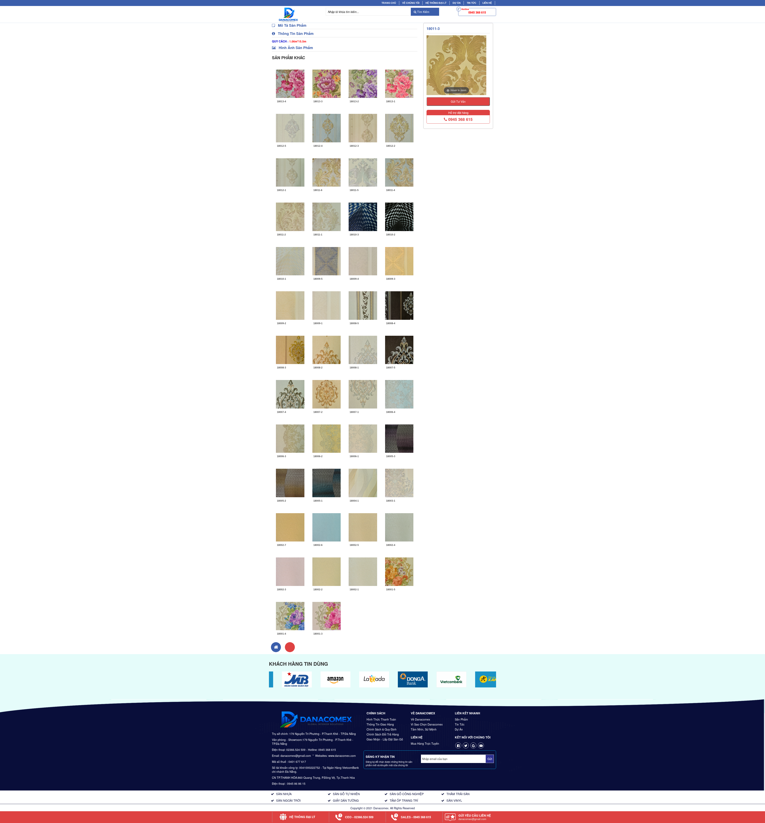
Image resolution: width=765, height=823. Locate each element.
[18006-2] (326, 438)
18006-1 (354, 456)
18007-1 (354, 412)
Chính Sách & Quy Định (381, 729)
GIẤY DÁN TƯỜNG (346, 800)
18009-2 (281, 323)
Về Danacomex (420, 719)
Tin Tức (459, 724)
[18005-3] (399, 438)
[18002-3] (290, 571)
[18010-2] (399, 216)
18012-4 (318, 146)
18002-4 (390, 545)
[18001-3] (326, 615)
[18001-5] (399, 571)
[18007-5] (399, 349)
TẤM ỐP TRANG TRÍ (404, 800)
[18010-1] (290, 261)
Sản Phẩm (461, 719)
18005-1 (318, 500)
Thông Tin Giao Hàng (380, 724)
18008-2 (318, 367)
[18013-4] (290, 83)
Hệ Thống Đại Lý (436, 3)
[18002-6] (326, 527)
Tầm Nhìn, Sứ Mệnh (423, 729)
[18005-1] (326, 482)
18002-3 (281, 589)
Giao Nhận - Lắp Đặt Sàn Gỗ (385, 739)
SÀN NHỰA (284, 794)
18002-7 (281, 545)
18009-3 (390, 279)
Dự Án (457, 3)
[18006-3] (290, 438)
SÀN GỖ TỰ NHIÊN (346, 794)
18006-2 (318, 456)
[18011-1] (326, 216)
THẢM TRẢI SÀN (458, 794)
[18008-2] (326, 349)
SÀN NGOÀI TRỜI (288, 800)
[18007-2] (326, 394)
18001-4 (281, 633)
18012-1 (281, 190)
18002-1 (354, 589)
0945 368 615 (460, 119)
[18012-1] (290, 172)
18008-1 (354, 367)
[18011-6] (326, 172)
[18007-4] (290, 394)
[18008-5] (363, 305)
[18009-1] (326, 305)
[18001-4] (290, 615)
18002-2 (318, 589)
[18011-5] (363, 172)
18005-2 (281, 500)
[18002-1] (363, 571)
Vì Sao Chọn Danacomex (427, 724)
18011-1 (317, 234)
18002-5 (354, 545)
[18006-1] (363, 438)
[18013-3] (326, 83)
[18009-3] (399, 261)
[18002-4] (399, 527)
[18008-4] (399, 305)
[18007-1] (363, 394)
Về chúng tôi (410, 3)
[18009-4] (363, 261)
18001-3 (318, 633)
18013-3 (318, 101)
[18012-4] (326, 128)
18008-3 (281, 367)
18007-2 (318, 412)
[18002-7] (290, 527)
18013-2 (354, 101)
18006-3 (281, 456)
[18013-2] (363, 83)
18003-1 (390, 500)
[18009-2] (290, 305)
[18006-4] (399, 394)
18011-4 (390, 190)
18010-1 (281, 279)
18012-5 (281, 146)
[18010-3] (363, 216)
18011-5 (354, 190)
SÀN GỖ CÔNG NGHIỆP (407, 794)
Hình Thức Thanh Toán (381, 719)
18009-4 (354, 279)
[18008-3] (290, 349)
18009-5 (318, 279)
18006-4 (390, 412)
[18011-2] (290, 216)
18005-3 (390, 456)
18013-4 (281, 101)
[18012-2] (399, 128)
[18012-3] (363, 128)
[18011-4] (399, 172)
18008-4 (390, 323)
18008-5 (354, 323)
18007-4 (281, 412)
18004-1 (354, 500)
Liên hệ (487, 3)
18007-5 (390, 367)
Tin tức (471, 3)
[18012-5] (290, 128)
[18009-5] (326, 261)
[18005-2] (290, 482)
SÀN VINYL (454, 800)
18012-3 (354, 146)
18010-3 (354, 234)
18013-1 (390, 101)
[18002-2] (326, 571)
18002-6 (318, 545)
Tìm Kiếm (422, 12)
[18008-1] (363, 349)
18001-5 (390, 589)
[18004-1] (363, 482)
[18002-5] (363, 527)
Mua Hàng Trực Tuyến (425, 743)
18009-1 (318, 323)
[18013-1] (399, 83)
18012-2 (390, 146)
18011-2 (281, 234)
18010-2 (390, 234)
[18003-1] (399, 482)
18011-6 (317, 190)
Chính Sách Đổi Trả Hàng (383, 734)
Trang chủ (389, 3)
